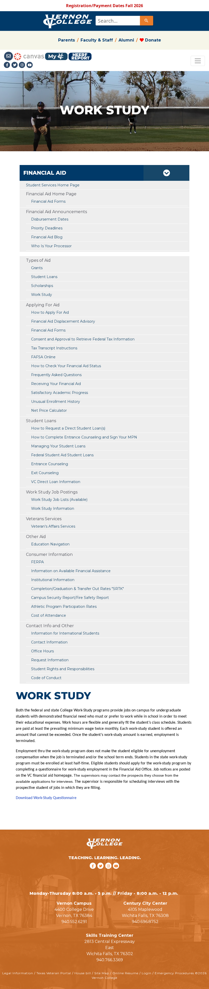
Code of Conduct (46, 678)
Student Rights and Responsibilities (62, 669)
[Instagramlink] (23, 65)
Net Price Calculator (49, 410)
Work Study (41, 294)
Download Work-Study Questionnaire (46, 798)
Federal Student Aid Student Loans (62, 455)
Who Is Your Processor (51, 246)
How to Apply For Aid (50, 312)
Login (146, 973)
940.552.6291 (74, 921)
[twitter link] (101, 872)
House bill (82, 973)
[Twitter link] (15, 65)
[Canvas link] (29, 56)
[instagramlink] (109, 872)
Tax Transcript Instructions (54, 348)
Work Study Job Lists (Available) (59, 499)
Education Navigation (50, 544)
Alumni (126, 40)
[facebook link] (93, 872)
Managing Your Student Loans (58, 446)
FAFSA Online (43, 357)
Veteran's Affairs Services (53, 526)
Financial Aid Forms (48, 330)
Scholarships (42, 285)
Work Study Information (52, 508)
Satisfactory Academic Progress (59, 392)
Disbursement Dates (49, 219)
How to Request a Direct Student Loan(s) (68, 428)
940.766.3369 (109, 959)
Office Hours (42, 651)
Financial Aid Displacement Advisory (63, 321)
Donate (152, 40)
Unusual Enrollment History (55, 401)
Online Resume (125, 973)
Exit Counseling (45, 473)
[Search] (146, 20)
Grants (37, 268)
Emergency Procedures (174, 973)
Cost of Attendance (48, 615)
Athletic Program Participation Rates (64, 606)
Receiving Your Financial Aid (56, 383)
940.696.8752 (145, 921)
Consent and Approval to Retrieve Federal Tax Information (83, 339)
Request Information (50, 660)
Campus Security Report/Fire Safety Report (70, 597)
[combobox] (124, 20)
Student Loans (44, 276)
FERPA (37, 562)
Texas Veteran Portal (53, 973)
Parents (66, 40)
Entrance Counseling (49, 464)
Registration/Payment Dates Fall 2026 (104, 5)
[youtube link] (30, 65)
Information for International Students (65, 633)
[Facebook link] (7, 65)
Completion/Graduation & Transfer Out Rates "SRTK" (77, 588)
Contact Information (49, 642)
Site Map (101, 973)
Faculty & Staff (97, 40)
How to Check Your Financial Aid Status (66, 366)
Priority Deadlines (46, 228)
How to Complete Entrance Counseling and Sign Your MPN (84, 437)
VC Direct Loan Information (55, 481)
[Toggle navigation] (198, 61)
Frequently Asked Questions (56, 375)
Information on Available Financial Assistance (71, 571)
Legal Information (17, 973)
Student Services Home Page (53, 185)
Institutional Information (52, 580)
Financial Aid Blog (46, 237)
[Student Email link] (9, 56)
